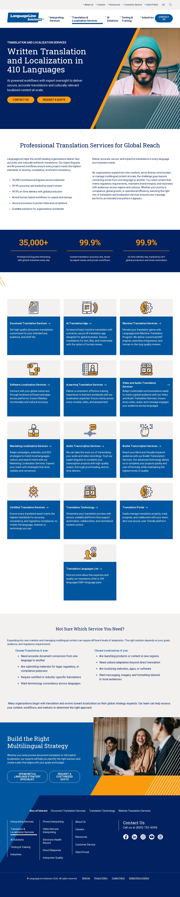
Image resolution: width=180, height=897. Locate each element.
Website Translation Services (134, 810)
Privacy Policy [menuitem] (101, 878)
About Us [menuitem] (89, 5)
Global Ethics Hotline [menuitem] (139, 878)
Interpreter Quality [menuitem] (53, 857)
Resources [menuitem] (115, 5)
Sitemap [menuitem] (86, 878)
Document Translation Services (68, 810)
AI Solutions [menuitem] (112, 19)
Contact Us (164, 18)
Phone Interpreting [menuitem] (53, 821)
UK (163, 5)
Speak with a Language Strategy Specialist (27, 777)
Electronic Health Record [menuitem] (52, 841)
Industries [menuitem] (148, 17)
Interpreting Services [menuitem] (57, 19)
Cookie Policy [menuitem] (118, 878)
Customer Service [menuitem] (133, 5)
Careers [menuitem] (101, 5)
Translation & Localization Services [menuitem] (84, 19)
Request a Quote (54, 99)
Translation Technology (102, 810)
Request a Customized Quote (64, 777)
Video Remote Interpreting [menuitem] (51, 831)
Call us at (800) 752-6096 (140, 827)
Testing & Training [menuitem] (127, 19)
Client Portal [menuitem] (152, 5)
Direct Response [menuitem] (52, 850)
